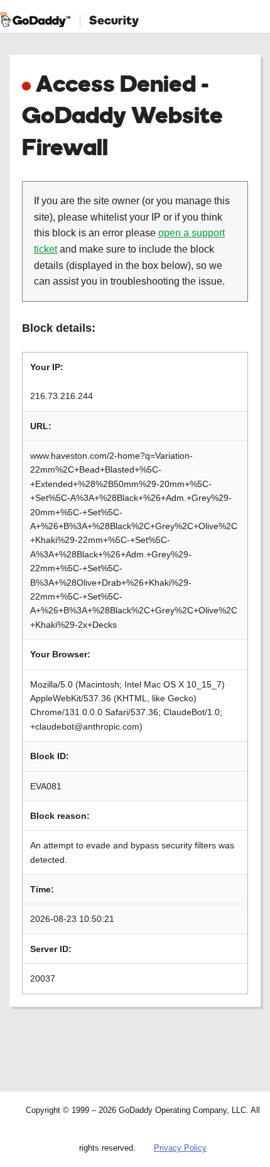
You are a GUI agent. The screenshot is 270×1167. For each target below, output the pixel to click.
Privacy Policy (180, 1148)
